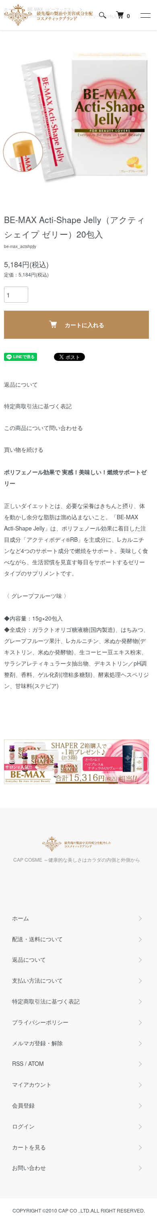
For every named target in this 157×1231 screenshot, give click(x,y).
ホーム (20, 918)
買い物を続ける (23, 449)
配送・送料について (37, 939)
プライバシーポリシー (40, 1022)
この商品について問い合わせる (43, 428)
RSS (17, 1063)
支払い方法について (37, 980)
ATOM (36, 1063)
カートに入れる (84, 325)
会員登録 (23, 1105)
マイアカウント (32, 1084)
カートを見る (29, 1147)
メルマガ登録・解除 (37, 1043)
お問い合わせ (29, 1167)
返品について (21, 384)
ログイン (23, 1126)
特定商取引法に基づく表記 (38, 406)
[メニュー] (145, 15)
